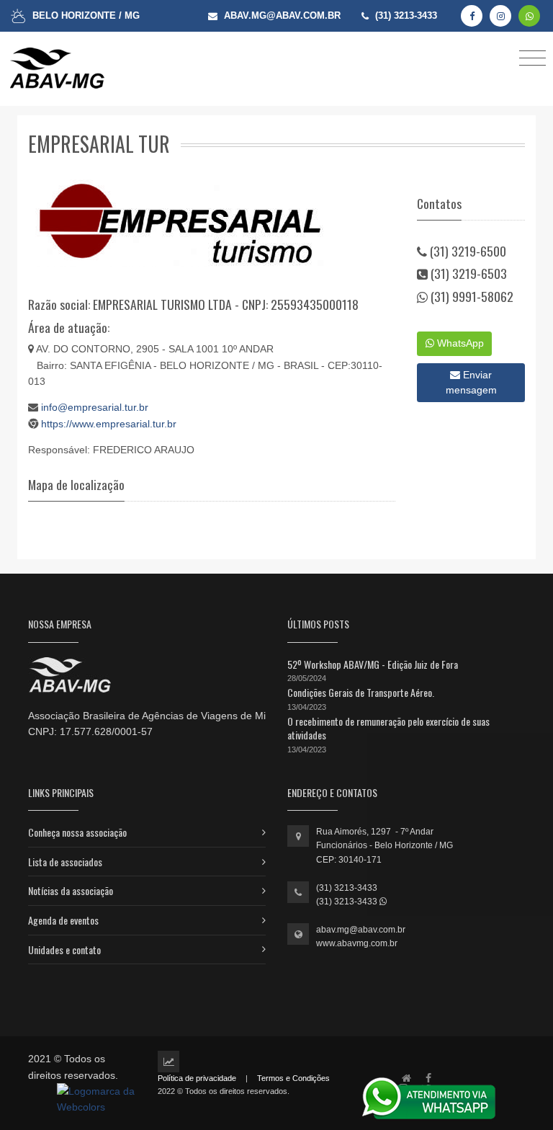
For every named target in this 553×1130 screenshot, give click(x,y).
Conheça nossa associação (77, 832)
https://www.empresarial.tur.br (108, 424)
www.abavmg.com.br (356, 943)
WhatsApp (459, 343)
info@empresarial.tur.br (94, 407)
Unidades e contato (64, 949)
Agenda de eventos (63, 919)
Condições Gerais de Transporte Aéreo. (360, 692)
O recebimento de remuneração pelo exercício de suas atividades (388, 728)
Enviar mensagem (471, 382)
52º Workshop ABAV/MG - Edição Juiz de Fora (372, 664)
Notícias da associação (70, 890)
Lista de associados (65, 861)
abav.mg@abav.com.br (360, 930)
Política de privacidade (197, 1078)
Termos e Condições (293, 1078)
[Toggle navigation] (532, 57)
